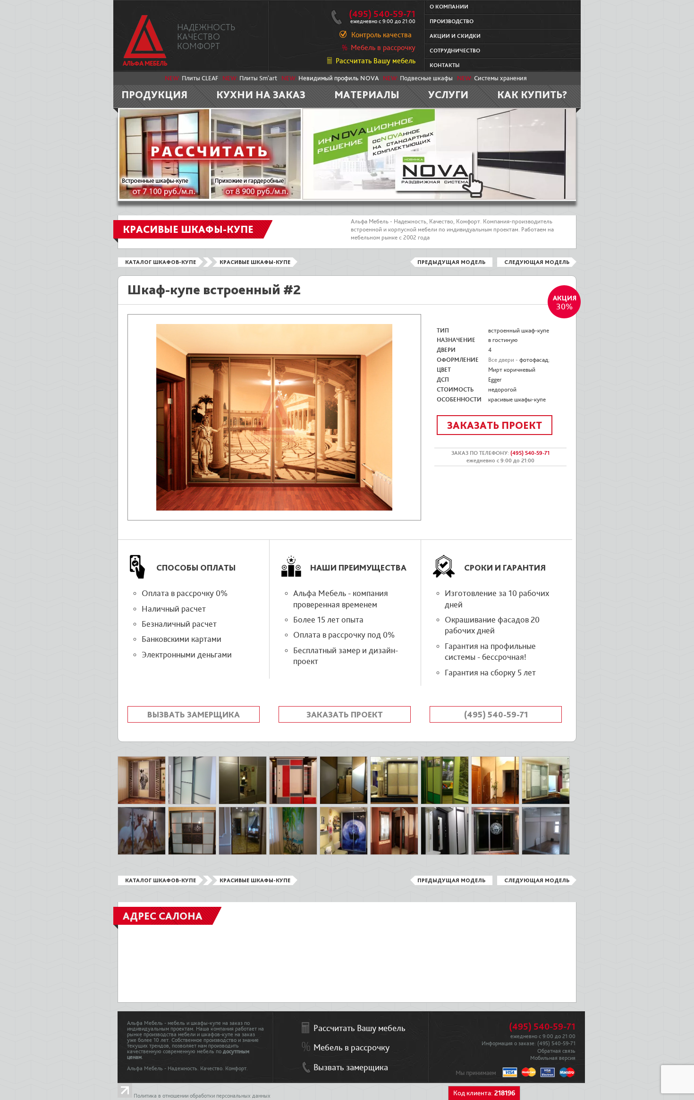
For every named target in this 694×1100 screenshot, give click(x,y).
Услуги (448, 94)
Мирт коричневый (511, 370)
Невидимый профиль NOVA (338, 78)
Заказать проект (494, 425)
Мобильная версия (553, 1058)
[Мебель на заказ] (145, 40)
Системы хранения (500, 78)
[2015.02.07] (546, 853)
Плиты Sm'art (258, 78)
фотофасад (533, 360)
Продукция (154, 94)
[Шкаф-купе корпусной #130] (344, 853)
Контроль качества (381, 35)
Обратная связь (556, 1051)
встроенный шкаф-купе (518, 330)
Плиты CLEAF (200, 78)
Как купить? (532, 94)
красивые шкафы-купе (517, 399)
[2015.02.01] (243, 802)
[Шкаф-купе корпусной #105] (293, 802)
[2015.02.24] (192, 802)
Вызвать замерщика (193, 714)
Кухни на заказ (260, 94)
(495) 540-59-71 (382, 14)
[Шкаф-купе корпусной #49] (142, 802)
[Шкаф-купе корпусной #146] (394, 853)
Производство (452, 21)
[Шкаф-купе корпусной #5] (546, 802)
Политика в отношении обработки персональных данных (202, 1096)
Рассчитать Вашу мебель (375, 61)
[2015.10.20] (243, 853)
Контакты (444, 65)
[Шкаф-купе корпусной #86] (192, 853)
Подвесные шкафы (426, 78)
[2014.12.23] (293, 853)
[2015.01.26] (445, 802)
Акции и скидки (455, 36)
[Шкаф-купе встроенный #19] (495, 802)
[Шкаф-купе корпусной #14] (495, 853)
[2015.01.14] (142, 853)
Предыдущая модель (451, 262)
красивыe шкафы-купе (255, 262)
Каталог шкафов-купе (160, 262)
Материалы (366, 94)
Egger (494, 379)
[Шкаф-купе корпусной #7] (394, 802)
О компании (449, 7)
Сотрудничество (455, 51)
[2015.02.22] (344, 802)
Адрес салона (163, 916)
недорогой (502, 389)
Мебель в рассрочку (383, 47)
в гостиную (502, 340)
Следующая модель (536, 262)
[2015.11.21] (445, 853)
